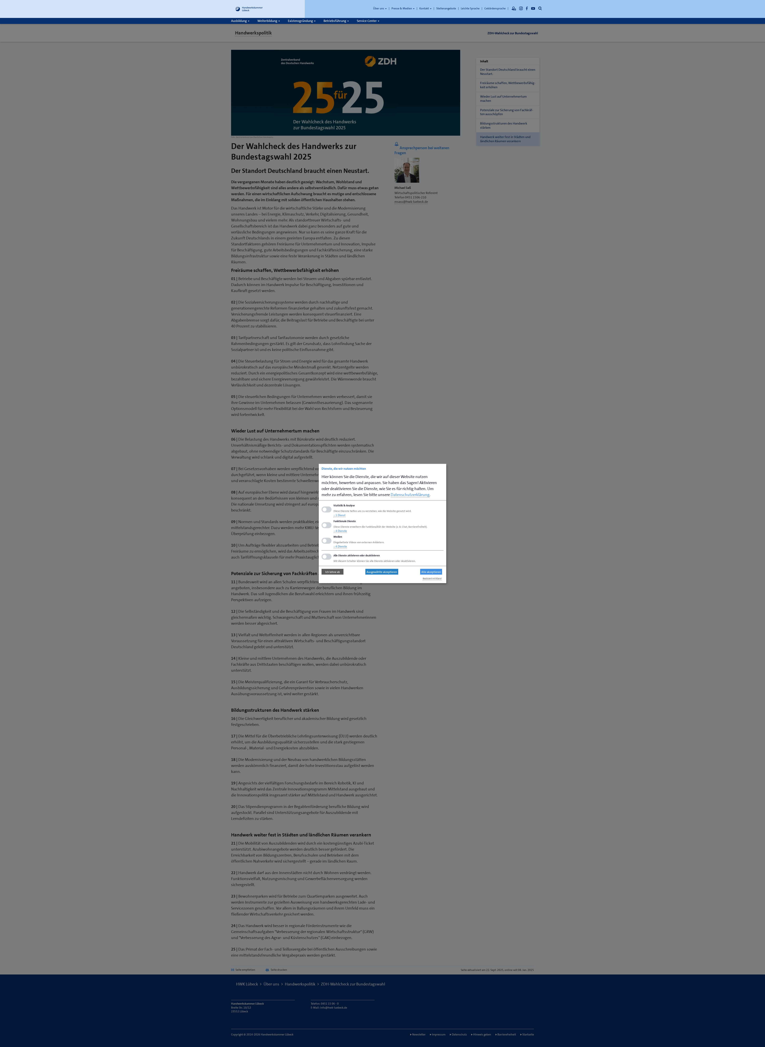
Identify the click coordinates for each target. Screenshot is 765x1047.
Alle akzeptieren (431, 571)
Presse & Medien (402, 8)
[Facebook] (527, 8)
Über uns (379, 8)
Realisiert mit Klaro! (432, 578)
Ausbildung (239, 21)
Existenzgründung (301, 21)
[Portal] (514, 8)
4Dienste (340, 530)
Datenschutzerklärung (410, 494)
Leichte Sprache (470, 8)
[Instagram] (521, 8)
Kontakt (424, 8)
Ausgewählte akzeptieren (382, 571)
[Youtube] (533, 8)
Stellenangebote (446, 8)
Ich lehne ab (332, 571)
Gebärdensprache (495, 8)
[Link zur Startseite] (249, 9)
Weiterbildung (267, 21)
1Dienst (339, 515)
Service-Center (367, 21)
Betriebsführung (335, 21)
